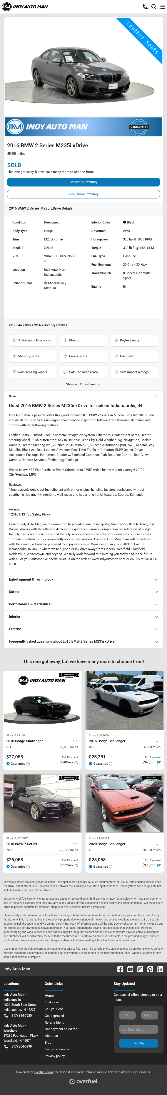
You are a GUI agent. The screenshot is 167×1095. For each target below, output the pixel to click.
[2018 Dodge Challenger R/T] (42, 700)
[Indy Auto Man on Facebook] (119, 969)
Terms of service (57, 1049)
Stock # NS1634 (99, 838)
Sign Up (139, 1043)
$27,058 (14, 756)
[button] (145, 6)
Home (49, 996)
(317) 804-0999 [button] (21, 1046)
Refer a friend (54, 1022)
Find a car (52, 1002)
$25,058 (14, 859)
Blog (48, 1043)
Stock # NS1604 (16, 735)
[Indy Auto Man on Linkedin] (159, 969)
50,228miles (151, 850)
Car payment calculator (61, 1029)
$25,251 (97, 756)
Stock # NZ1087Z (17, 838)
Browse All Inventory (83, 182)
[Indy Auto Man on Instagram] (139, 969)
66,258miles (151, 747)
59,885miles (69, 747)
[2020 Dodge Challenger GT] (124, 803)
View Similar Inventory (84, 194)
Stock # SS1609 (99, 735)
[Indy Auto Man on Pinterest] (149, 969)
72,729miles (69, 850)
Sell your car (54, 1009)
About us (51, 1036)
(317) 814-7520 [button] (21, 1016)
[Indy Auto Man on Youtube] (129, 969)
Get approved (54, 1016)
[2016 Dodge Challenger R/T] (124, 700)
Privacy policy (55, 1056)
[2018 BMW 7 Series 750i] (42, 803)
